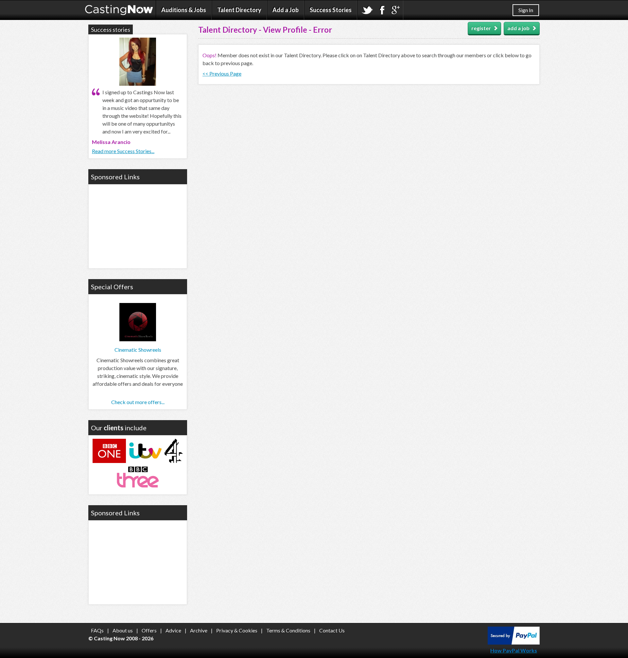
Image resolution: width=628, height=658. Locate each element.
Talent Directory (239, 9)
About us (123, 630)
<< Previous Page (221, 73)
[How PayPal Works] (514, 642)
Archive (198, 630)
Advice (173, 630)
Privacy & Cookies (236, 630)
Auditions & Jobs (183, 9)
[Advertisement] (138, 225)
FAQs (97, 630)
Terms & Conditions (288, 630)
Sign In (525, 10)
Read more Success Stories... (123, 151)
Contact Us (332, 630)
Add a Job (285, 9)
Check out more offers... (138, 402)
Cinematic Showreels (137, 350)
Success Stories (331, 9)
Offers (149, 630)
